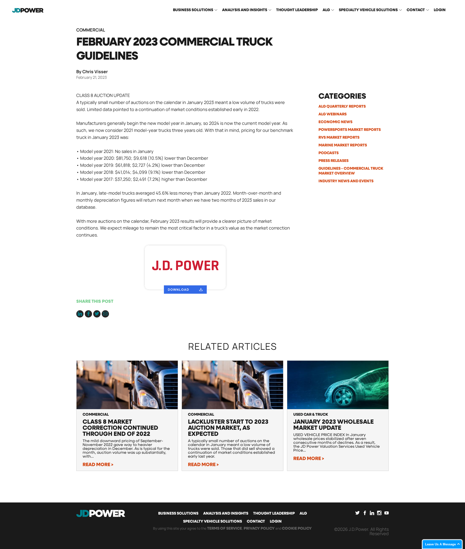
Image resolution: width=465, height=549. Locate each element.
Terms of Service (224, 529)
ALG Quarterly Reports (342, 107)
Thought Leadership (274, 514)
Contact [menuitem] (416, 10)
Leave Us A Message (440, 544)
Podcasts (328, 153)
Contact (256, 522)
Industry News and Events (345, 181)
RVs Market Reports (338, 138)
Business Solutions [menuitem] (193, 10)
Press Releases (333, 161)
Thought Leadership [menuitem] (297, 10)
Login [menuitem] (440, 10)
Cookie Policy (297, 529)
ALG (303, 514)
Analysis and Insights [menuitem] (244, 10)
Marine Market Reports (342, 145)
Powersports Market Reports (349, 130)
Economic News (335, 122)
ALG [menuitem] (326, 10)
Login (276, 522)
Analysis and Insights (225, 514)
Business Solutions (178, 514)
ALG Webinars (332, 114)
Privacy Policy (259, 529)
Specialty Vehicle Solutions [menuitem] (368, 10)
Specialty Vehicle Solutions (212, 522)
